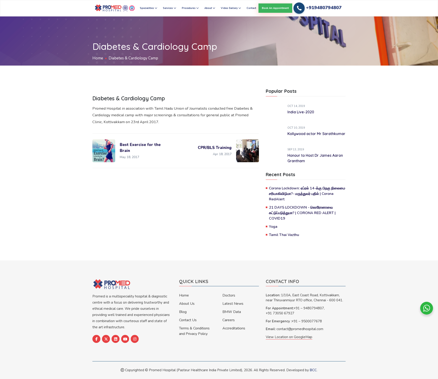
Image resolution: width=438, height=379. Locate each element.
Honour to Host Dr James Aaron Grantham (315, 158)
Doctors (228, 295)
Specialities (147, 8)
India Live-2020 (300, 112)
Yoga (273, 226)
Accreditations (233, 328)
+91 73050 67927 (280, 313)
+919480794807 (324, 8)
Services (168, 8)
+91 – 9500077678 (307, 321)
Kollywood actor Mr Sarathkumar (316, 133)
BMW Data (231, 311)
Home (97, 58)
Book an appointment (275, 8)
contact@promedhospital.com (299, 329)
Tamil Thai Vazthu (284, 234)
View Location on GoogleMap (289, 337)
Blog (183, 311)
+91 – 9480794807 (309, 308)
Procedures (189, 8)
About (208, 8)
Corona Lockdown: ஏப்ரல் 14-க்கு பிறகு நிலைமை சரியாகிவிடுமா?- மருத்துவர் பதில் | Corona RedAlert (307, 194)
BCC (313, 370)
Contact (251, 8)
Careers (228, 320)
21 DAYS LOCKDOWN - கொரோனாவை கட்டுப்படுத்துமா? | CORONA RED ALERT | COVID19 (302, 213)
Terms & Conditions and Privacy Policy (194, 331)
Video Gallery (229, 8)
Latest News (232, 303)
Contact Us (188, 320)
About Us (187, 303)
